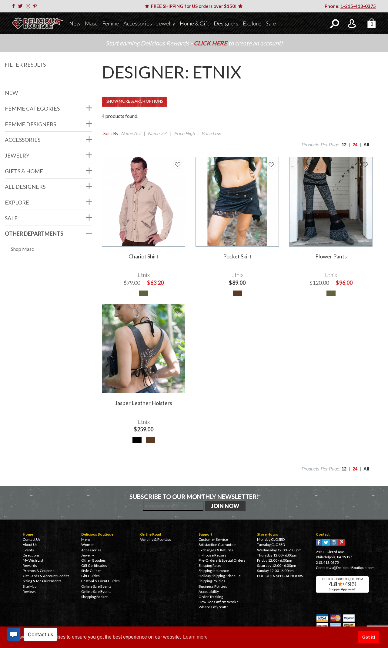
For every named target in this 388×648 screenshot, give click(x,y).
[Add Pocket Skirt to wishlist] (271, 164)
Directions (31, 555)
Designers (226, 23)
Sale (271, 23)
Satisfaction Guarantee (217, 544)
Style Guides (91, 570)
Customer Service (213, 539)
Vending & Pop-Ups (155, 539)
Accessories (137, 23)
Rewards (30, 565)
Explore (252, 23)
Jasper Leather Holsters (143, 403)
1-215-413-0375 (358, 6)
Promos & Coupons (38, 570)
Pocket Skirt (237, 256)
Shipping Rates (210, 565)
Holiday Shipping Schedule (220, 575)
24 (355, 144)
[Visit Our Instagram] (29, 6)
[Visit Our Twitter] (21, 6)
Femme (110, 23)
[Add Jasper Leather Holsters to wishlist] (177, 311)
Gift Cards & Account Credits (46, 575)
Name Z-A (157, 133)
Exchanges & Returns (216, 550)
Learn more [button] (195, 637)
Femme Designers (30, 124)
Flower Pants (331, 256)
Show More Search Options (134, 101)
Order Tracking (211, 596)
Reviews (29, 591)
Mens (86, 539)
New (74, 23)
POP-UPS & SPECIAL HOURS (280, 575)
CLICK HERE (211, 43)
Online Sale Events (96, 586)
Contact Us (32, 539)
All (366, 144)
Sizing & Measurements (42, 581)
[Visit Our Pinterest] (36, 6)
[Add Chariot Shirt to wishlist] (177, 164)
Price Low (211, 133)
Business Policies (213, 586)
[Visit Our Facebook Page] (14, 6)
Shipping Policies (212, 581)
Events (28, 550)
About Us (30, 544)
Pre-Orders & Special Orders (222, 560)
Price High (184, 133)
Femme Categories (32, 108)
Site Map (29, 586)
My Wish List (33, 560)
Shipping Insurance (214, 570)
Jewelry (165, 23)
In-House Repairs (212, 555)
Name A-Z (131, 133)
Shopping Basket (94, 596)
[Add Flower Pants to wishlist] (365, 164)
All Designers (25, 186)
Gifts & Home (24, 171)
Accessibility (209, 591)
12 (344, 144)
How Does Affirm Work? (218, 602)
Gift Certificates (94, 565)
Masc (91, 23)
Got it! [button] (368, 637)
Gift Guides (90, 575)
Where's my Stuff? (213, 607)
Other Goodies (93, 560)
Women (88, 544)
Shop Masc (22, 249)
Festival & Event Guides (100, 581)
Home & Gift (194, 23)
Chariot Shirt (144, 256)
